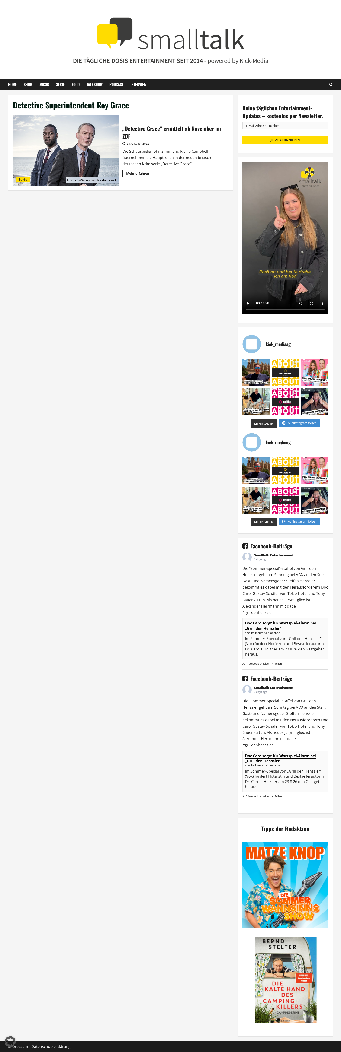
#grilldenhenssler (257, 612)
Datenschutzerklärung (51, 1046)
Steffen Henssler (300, 580)
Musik (44, 84)
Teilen (278, 663)
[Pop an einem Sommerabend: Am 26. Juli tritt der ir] (314, 401)
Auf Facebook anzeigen (256, 663)
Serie (60, 84)
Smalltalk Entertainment (273, 555)
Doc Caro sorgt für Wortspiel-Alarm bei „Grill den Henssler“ (280, 626)
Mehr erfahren (139, 174)
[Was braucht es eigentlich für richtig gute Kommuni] (285, 372)
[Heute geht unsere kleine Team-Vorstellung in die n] (285, 401)
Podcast (116, 84)
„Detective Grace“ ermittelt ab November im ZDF (66, 150)
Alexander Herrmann (260, 606)
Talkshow (95, 84)
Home (12, 84)
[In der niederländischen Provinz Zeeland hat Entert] (256, 401)
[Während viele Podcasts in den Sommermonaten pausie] (314, 372)
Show (28, 84)
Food (76, 84)
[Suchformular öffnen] (331, 84)
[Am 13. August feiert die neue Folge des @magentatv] (256, 372)
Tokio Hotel (297, 593)
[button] (10, 1042)
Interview (138, 84)
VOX (299, 574)
